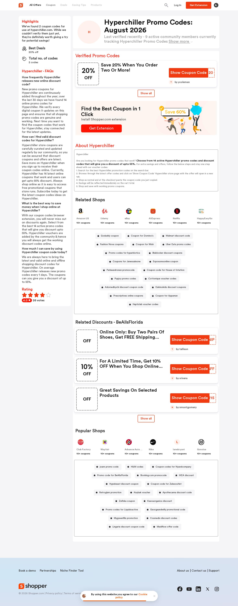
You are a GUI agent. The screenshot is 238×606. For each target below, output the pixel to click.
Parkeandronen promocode (121, 270)
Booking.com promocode (153, 475)
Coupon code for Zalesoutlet (166, 484)
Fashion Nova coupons (112, 244)
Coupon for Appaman (166, 296)
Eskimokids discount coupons (170, 287)
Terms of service (73, 593)
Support (214, 570)
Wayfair (105, 449)
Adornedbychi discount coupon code (124, 287)
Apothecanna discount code (177, 492)
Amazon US (82, 218)
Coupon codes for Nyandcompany (173, 467)
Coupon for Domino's (142, 236)
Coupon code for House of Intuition (165, 270)
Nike (151, 449)
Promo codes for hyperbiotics (124, 253)
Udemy (104, 218)
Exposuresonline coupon (165, 261)
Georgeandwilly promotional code (167, 510)
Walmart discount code (178, 236)
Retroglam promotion (110, 492)
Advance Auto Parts (135, 449)
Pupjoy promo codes (125, 279)
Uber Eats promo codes (178, 244)
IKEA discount (186, 475)
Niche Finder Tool (72, 570)
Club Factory (83, 449)
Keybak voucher (142, 492)
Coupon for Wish (145, 244)
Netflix (176, 218)
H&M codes (137, 467)
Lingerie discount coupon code (128, 527)
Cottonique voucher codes (162, 279)
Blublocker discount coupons (167, 253)
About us (183, 570)
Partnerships (48, 570)
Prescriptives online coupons (128, 296)
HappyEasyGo (204, 218)
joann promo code (109, 467)
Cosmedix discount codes (163, 518)
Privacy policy (54, 593)
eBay (127, 218)
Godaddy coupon (110, 236)
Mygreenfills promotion (126, 518)
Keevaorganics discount (159, 501)
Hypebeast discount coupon (123, 484)
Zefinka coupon (127, 501)
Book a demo (27, 570)
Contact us (199, 570)
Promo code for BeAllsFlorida (112, 475)
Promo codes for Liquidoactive (122, 510)
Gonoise (201, 449)
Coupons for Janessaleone (127, 261)
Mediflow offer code (167, 527)
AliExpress (154, 218)
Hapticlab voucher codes (145, 304)
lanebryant (179, 449)
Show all (146, 93)
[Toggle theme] (216, 5)
